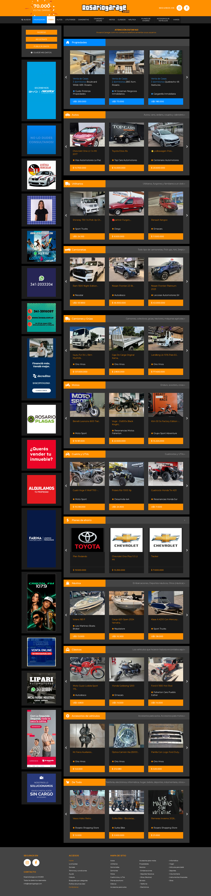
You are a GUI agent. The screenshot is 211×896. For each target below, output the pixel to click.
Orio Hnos (80, 364)
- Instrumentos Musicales (177, 877)
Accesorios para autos (118, 887)
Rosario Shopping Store (126, 828)
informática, (134, 782)
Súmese (72, 867)
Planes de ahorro (116, 881)
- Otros (170, 881)
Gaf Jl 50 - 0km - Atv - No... (164, 490)
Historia (72, 877)
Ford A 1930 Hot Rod (122, 686)
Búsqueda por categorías (78, 881)
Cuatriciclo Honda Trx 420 (125, 490)
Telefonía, (111, 782)
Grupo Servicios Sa (162, 433)
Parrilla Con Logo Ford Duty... (126, 752)
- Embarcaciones (145, 871)
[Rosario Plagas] (41, 419)
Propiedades (144, 864)
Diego (78, 229)
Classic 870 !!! (157, 619)
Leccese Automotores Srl (127, 295)
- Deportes (172, 871)
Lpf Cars (157, 160)
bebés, (150, 782)
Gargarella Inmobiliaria (125, 94)
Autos (112, 861)
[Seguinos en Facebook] (186, 8)
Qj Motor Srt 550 (159, 421)
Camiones (114, 871)
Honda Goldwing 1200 (84, 686)
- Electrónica (144, 887)
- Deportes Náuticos (146, 874)
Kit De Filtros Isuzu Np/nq (164, 752)
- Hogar (171, 864)
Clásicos (113, 884)
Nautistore (80, 628)
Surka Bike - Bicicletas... (84, 818)
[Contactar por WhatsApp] (41, 140)
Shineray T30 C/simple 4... (163, 355)
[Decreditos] (41, 368)
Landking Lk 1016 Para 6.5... (125, 355)
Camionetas (114, 867)
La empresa (73, 864)
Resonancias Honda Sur (126, 499)
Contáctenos (73, 887)
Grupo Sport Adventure (126, 433)
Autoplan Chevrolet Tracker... (165, 556)
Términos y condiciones (78, 871)
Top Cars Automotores (86, 160)
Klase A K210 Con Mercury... (126, 619)
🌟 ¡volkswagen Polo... (123, 151)
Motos (112, 874)
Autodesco (80, 295)
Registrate (41, 39)
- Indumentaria (174, 874)
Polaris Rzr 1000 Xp (82, 490)
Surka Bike (80, 828)
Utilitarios (114, 864)
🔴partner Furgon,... (82, 220)
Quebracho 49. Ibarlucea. (126, 81)
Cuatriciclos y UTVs (117, 877)
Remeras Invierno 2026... (124, 818)
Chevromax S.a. (161, 295)
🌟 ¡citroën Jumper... (161, 220)
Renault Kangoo (120, 220)
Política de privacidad (77, 884)
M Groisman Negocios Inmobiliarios (85, 92)
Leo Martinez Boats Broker (162, 627)
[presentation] (66, 77)
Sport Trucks (159, 499)
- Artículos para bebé (176, 867)
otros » (181, 782)
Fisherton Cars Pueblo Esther (124, 693)
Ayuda (71, 874)
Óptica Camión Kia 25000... (86, 752)
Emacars (118, 229)
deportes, (159, 782)
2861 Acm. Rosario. (85, 81)
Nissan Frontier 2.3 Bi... (84, 286)
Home (71, 861)
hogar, (143, 782)
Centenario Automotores (127, 160)
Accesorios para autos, (149, 716)
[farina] (41, 538)
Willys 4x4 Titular (159, 686)
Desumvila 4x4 (82, 499)
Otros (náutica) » (177, 583)
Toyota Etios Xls (81, 151)
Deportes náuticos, (159, 583)
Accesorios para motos (172, 716)
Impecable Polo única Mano (165, 151)
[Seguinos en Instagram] (179, 8)
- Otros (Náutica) (145, 877)
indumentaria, (171, 782)
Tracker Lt (156, 286)
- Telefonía (143, 884)
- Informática (173, 861)
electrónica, (122, 782)
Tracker (115, 556)
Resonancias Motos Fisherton (84, 432)
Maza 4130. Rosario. (163, 81)
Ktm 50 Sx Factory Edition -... (126, 421)
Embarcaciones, (141, 583)
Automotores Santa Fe (165, 695)
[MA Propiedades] (41, 454)
